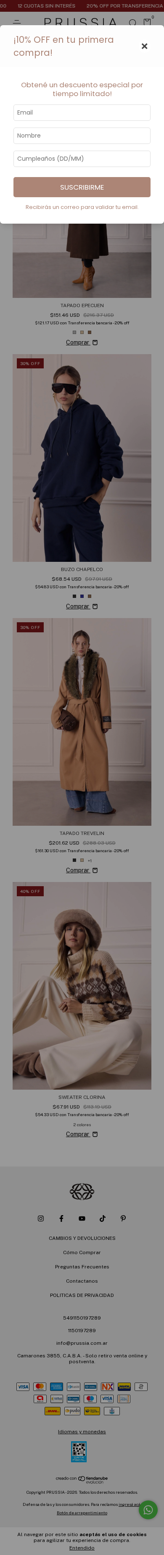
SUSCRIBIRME (82, 187)
